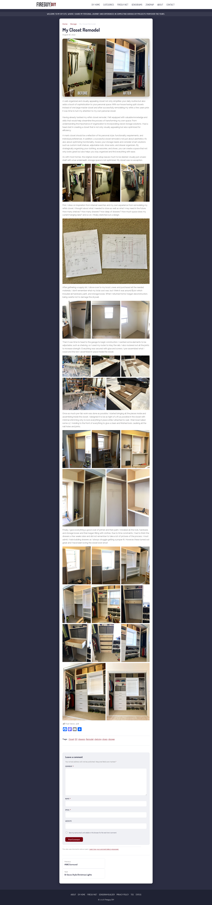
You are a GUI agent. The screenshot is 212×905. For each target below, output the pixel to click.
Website (68, 821)
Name (68, 799)
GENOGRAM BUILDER (107, 894)
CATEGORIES (108, 4)
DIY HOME (96, 4)
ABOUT (160, 4)
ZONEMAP (150, 4)
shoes (104, 739)
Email (68, 810)
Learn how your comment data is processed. (104, 849)
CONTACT (170, 4)
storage (111, 739)
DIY (76, 739)
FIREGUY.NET (122, 4)
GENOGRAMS (137, 4)
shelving (97, 739)
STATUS (138, 894)
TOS (132, 894)
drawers (81, 739)
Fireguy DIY (109, 900)
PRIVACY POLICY (123, 894)
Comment (69, 766)
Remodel (90, 739)
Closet (71, 739)
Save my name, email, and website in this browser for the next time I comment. (93, 833)
